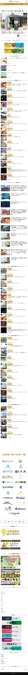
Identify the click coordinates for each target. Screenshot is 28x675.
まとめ (2, 596)
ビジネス (2, 605)
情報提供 (2, 654)
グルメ (2, 594)
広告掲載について (4, 661)
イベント (2, 603)
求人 (1, 606)
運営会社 (2, 659)
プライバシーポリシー (4, 658)
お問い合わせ (3, 612)
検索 (25, 669)
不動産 (2, 608)
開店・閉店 (2, 592)
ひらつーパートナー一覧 (5, 537)
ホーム (2, 589)
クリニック (2, 601)
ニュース (2, 591)
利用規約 (2, 656)
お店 (1, 598)
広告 (1, 610)
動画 (1, 599)
